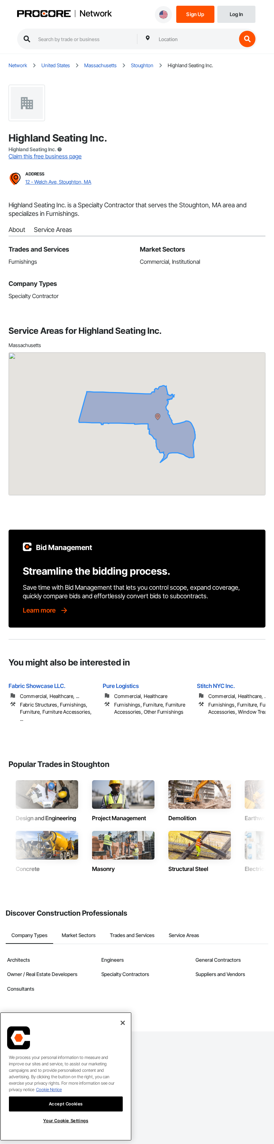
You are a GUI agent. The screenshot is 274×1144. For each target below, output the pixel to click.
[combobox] (196, 39)
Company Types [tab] (29, 935)
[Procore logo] (44, 14)
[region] (66, 1076)
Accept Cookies (66, 1103)
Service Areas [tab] (184, 935)
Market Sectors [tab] (79, 935)
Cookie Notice (49, 1089)
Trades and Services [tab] (132, 935)
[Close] (123, 1023)
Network (96, 13)
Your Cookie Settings (65, 1120)
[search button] (247, 39)
